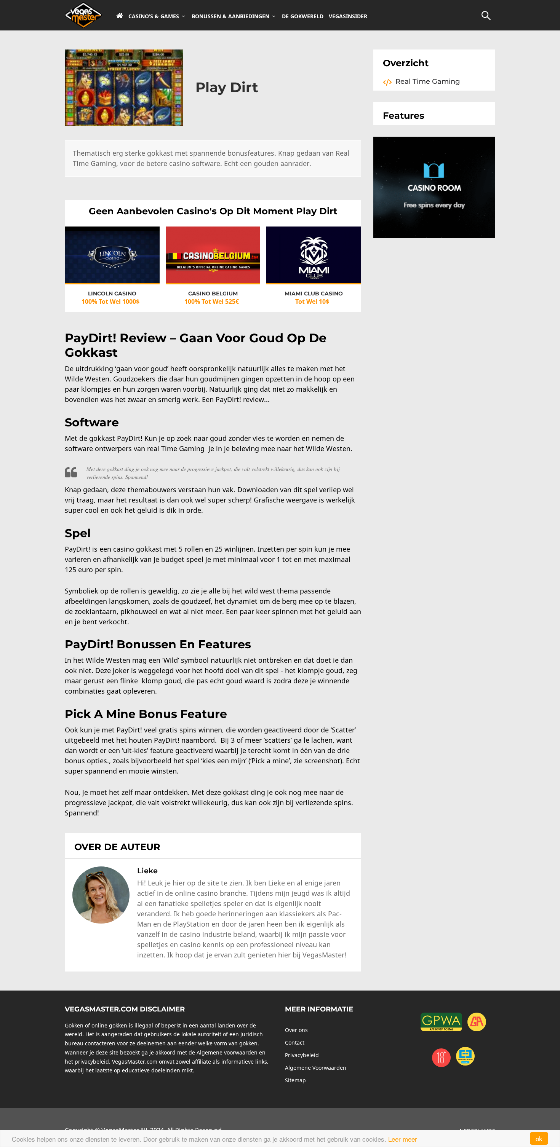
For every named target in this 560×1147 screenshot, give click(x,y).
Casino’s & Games (153, 16)
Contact (294, 1042)
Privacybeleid (302, 1055)
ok (539, 1138)
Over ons (296, 1030)
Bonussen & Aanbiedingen (230, 16)
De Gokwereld (302, 16)
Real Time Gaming (427, 81)
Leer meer (402, 1139)
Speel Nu (112, 248)
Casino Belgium (213, 293)
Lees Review (112, 262)
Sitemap (295, 1080)
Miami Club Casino (314, 293)
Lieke (147, 870)
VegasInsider (348, 16)
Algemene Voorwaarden (315, 1067)
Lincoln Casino (112, 293)
